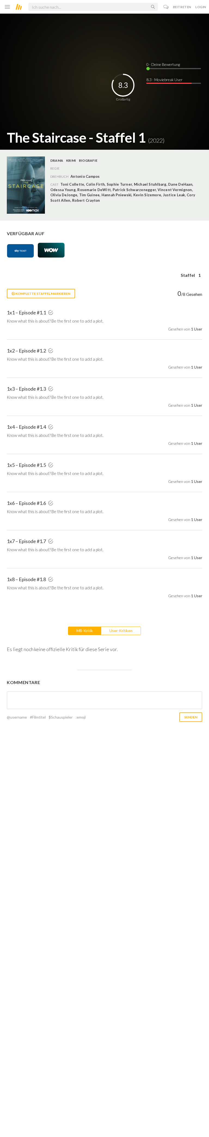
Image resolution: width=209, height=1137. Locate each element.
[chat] (166, 7)
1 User (196, 329)
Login (200, 7)
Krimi (71, 160)
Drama (56, 160)
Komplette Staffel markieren (42, 294)
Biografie (88, 160)
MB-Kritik (84, 630)
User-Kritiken (121, 630)
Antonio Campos (85, 176)
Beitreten (182, 7)
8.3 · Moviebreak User (164, 79)
